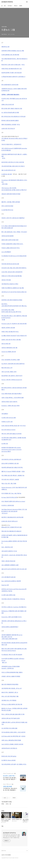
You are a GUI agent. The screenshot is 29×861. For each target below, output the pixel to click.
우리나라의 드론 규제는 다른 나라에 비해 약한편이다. (13, 268)
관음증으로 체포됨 (18, 300)
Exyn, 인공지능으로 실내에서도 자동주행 (11, 581)
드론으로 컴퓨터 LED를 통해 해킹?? (9, 627)
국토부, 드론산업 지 (6, 561)
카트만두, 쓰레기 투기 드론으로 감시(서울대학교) (13, 218)
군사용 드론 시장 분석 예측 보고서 (9, 521)
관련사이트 (3, 850)
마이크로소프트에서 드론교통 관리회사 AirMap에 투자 (14, 642)
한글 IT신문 (4, 644)
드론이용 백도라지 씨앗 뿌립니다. (9, 748)
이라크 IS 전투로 (5, 672)
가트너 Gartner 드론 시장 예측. (8, 188)
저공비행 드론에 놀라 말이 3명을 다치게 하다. (12, 467)
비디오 (15, 551)
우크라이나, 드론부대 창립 (7, 505)
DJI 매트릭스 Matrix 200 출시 (8, 760)
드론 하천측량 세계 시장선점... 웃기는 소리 (11, 688)
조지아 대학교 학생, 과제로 (7, 310)
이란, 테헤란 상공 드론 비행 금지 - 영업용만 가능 (12, 475)
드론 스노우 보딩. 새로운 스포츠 (9, 371)
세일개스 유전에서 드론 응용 (8, 327)
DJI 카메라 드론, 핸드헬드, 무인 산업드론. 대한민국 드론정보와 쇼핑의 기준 (10, 778)
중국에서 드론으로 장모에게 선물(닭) (10, 120)
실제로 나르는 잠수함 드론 (7, 104)
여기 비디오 (23, 425)
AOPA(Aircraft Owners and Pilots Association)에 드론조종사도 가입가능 (13, 590)
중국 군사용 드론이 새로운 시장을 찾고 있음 (11, 108)
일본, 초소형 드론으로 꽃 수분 (8, 170)
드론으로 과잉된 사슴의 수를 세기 (9, 401)
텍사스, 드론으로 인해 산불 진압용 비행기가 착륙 (12, 714)
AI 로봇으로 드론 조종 (6, 174)
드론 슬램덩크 (4, 413)
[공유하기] (7, 798)
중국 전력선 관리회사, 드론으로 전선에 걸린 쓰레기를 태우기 (13, 388)
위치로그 (16, 5)
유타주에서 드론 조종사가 (7, 300)
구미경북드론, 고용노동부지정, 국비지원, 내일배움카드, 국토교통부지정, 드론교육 (10, 789)
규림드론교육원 (7, 786)
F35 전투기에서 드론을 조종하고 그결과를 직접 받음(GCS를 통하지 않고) (13, 438)
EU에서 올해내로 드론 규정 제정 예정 (10, 54)
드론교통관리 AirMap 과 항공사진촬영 (10, 666)
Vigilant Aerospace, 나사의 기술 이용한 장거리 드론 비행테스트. (14, 488)
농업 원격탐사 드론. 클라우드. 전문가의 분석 (11, 375)
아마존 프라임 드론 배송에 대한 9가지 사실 (11, 68)
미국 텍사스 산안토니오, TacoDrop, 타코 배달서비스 (13, 607)
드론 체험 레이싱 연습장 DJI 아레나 (9, 284)
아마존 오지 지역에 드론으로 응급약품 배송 (11, 276)
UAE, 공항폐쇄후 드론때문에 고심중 (9, 565)
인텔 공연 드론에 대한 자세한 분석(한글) (10, 194)
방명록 (20, 5)
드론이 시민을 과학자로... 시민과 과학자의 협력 (12, 397)
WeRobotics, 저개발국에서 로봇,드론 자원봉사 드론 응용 (13, 612)
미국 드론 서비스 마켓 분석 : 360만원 (10, 479)
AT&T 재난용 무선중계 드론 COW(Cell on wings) (13, 501)
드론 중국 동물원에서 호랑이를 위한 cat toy (11, 635)
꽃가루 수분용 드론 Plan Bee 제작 (9, 311)
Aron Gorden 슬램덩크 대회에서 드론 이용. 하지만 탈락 (14, 542)
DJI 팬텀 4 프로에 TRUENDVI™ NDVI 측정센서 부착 (14, 335)
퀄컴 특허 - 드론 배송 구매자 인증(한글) (10, 202)
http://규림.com (7, 784)
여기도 (23, 64)
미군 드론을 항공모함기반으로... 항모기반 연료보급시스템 (14, 59)
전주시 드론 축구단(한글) (7, 206)
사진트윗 (23, 736)
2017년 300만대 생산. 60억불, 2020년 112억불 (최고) (14, 190)
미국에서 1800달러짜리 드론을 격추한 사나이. (12, 244)
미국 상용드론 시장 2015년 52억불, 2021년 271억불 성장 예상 (14, 139)
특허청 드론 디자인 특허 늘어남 (8, 756)
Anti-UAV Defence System (8, 429)
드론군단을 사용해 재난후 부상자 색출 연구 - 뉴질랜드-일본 (14, 155)
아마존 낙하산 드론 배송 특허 (8, 331)
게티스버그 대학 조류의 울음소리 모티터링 (11, 433)
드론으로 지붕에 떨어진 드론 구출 (9, 347)
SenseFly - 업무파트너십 (7, 668)
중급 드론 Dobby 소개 (6, 367)
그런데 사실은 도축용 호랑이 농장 (9, 638)
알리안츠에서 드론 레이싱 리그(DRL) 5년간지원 (12, 162)
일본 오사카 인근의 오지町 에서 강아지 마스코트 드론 (14, 569)
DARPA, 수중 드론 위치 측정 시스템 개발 (11, 339)
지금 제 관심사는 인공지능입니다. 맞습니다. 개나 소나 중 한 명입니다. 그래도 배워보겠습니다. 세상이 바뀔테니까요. (11, 836)
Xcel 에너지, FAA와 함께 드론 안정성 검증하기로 (12, 363)
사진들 (23, 471)
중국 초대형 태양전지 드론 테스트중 (9, 84)
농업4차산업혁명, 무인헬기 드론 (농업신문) (11, 72)
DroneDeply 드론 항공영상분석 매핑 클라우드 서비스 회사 (14, 181)
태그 (5, 5)
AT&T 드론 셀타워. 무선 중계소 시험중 (10, 359)
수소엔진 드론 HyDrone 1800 (8, 417)
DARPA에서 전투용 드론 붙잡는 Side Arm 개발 (12, 50)
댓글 (2, 826)
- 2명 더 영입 (4, 184)
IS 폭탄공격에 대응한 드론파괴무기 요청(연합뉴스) (13, 76)
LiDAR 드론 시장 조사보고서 (8, 128)
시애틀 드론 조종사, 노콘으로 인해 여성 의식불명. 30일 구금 (14, 723)
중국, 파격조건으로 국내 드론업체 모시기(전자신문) (13, 116)
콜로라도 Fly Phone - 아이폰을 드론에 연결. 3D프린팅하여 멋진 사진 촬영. (14, 709)
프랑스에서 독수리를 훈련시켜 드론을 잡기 (11, 531)
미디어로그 (10, 5)
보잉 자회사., (4, 304)
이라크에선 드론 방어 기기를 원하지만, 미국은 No (13, 599)
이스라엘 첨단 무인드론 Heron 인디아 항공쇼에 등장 (13, 256)
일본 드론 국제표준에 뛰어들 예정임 (9, 684)
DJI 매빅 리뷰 (4, 443)
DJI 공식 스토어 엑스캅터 (9, 776)
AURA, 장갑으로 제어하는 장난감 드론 (10, 425)
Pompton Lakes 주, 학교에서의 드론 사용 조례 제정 (14, 323)
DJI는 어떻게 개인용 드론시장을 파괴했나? (11, 393)
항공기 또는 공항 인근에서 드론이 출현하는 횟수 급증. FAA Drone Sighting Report (14, 649)
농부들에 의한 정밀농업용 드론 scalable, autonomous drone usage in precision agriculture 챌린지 (11, 449)
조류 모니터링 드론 (5, 343)
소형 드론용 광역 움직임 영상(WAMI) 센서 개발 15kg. (14, 306)
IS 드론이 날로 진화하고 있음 (8, 595)
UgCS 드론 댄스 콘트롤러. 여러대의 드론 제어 (12, 744)
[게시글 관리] (9, 798)
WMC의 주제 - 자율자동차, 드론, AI (9, 692)
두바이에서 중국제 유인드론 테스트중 (10, 264)
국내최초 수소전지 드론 (6, 421)
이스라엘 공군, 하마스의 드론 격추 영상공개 (11, 654)
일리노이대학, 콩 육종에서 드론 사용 (10, 463)
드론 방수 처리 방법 (6, 280)
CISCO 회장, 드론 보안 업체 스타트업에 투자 (11, 272)
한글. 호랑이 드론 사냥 (6, 636)
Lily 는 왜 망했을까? (6, 252)
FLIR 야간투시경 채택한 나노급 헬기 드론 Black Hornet (12, 659)
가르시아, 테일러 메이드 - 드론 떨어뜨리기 (11, 144)
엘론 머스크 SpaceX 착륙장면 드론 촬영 (11, 471)
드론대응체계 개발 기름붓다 (16, 672)
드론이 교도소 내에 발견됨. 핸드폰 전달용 (11, 740)
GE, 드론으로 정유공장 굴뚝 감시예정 (10, 112)
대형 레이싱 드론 (5, 46)
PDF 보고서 (4, 513)
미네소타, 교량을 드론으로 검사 (8, 248)
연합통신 (21, 764)
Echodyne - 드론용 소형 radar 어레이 (10, 405)
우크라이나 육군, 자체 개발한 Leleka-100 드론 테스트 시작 (14, 99)
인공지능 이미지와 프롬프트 (6, 854)
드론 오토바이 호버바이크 (7, 551)
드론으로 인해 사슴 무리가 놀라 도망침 (10, 718)
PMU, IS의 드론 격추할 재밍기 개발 (9, 696)
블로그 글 (4, 662)
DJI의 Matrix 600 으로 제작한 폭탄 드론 (11, 736)
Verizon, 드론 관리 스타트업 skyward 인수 (11, 379)
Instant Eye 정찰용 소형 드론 (8, 351)
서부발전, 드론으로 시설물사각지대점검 (10, 676)
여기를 (3, 319)
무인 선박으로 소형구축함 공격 (14, 459)
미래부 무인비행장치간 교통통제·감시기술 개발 (12, 288)
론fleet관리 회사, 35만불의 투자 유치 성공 (11, 527)
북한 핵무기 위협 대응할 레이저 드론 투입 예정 (12, 517)
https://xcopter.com (8, 773)
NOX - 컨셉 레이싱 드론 (7, 547)
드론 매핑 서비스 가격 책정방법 (8, 700)
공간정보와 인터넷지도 (7, 2)
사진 (17, 764)
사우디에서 (4, 459)
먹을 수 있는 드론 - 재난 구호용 (8, 483)
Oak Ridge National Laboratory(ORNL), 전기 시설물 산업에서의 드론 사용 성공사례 (14, 510)
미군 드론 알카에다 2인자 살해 (8, 764)
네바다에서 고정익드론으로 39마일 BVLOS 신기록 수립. (13, 622)
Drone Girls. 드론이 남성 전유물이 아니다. (11, 617)
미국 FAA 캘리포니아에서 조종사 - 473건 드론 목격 (13, 732)
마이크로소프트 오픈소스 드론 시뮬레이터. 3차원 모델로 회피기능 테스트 (14, 316)
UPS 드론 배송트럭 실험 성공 (8, 577)
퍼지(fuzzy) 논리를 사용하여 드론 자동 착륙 (11, 704)
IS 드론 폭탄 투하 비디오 (7, 210)
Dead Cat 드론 (5, 585)
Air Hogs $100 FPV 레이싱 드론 (9, 497)
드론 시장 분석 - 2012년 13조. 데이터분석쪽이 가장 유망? (14, 556)
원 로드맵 (13, 561)
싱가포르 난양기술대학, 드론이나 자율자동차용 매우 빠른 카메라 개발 (14, 536)
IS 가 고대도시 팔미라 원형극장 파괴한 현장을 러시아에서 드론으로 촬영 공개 (14, 227)
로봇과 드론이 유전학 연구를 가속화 (9, 240)
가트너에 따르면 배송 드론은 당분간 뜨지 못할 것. (13, 166)
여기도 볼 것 (24, 232)
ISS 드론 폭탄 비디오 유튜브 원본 (9, 728)
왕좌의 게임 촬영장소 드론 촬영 (8, 124)
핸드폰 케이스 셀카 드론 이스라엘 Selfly (11, 64)
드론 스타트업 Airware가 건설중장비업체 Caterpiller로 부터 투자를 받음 (14, 149)
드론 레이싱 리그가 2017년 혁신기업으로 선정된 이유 (13, 292)
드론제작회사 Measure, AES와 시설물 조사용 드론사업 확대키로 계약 (14, 89)
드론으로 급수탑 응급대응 (7, 236)
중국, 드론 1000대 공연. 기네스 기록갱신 (11, 232)
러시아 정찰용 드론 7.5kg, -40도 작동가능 (11, 493)
